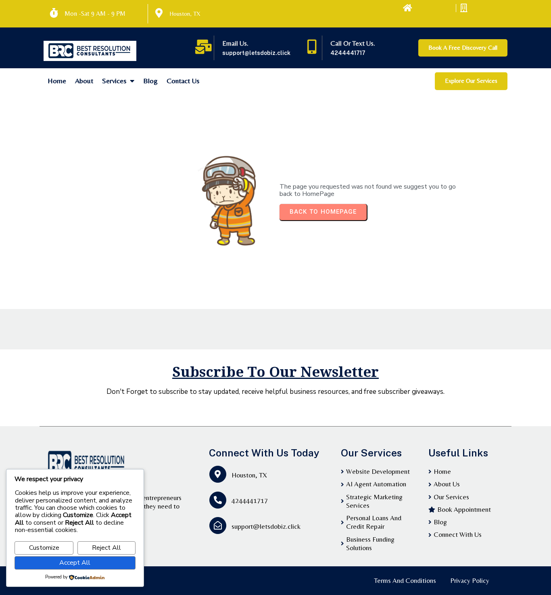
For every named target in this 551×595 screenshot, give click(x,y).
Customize (44, 547)
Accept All (74, 562)
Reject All (106, 547)
